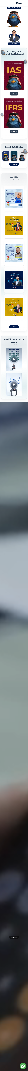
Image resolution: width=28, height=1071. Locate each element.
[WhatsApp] (23, 1066)
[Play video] (14, 359)
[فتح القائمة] (3, 3)
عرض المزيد (14, 94)
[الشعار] (21, 3)
